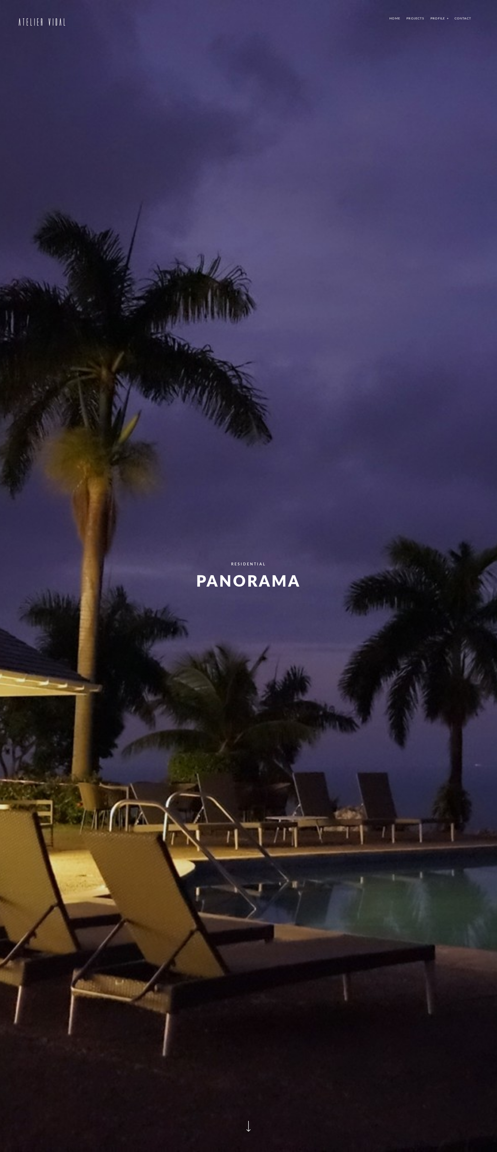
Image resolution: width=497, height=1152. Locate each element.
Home (394, 18)
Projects (415, 18)
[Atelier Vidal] (41, 21)
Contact (463, 18)
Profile (437, 18)
